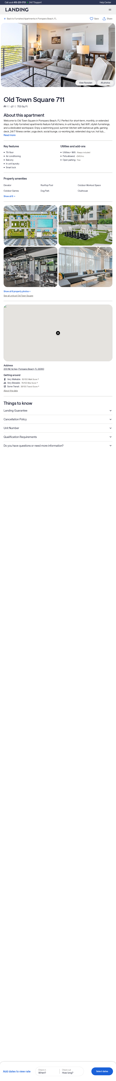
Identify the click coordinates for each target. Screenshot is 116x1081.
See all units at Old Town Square (18, 295)
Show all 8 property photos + (17, 291)
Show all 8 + (9, 196)
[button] (58, 333)
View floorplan (85, 82)
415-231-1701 (20, 2)
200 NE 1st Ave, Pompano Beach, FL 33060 (24, 369)
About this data (11, 390)
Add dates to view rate (17, 1071)
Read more (10, 135)
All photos (105, 82)
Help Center (105, 2)
